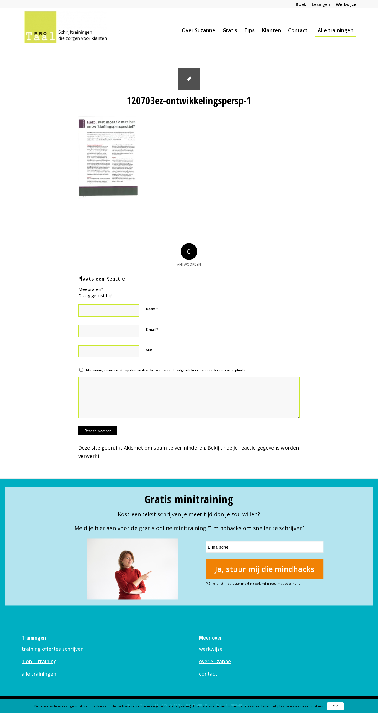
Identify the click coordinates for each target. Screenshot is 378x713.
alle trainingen (39, 673)
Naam (152, 308)
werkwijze (210, 648)
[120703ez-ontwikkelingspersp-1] (189, 79)
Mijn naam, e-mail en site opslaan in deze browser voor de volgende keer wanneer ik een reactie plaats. (165, 370)
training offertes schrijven (53, 648)
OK (335, 706)
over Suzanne (215, 661)
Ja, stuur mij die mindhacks (264, 569)
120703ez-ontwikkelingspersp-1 (189, 100)
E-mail (152, 329)
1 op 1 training (39, 661)
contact (208, 673)
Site (149, 350)
